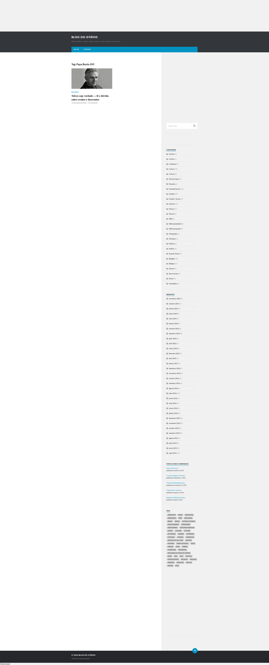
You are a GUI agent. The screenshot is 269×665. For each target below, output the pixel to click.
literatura (172, 549)
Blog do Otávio (84, 37)
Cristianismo (172, 527)
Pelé (181, 556)
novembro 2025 (174, 299)
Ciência (171, 154)
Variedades (173, 284)
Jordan (170, 546)
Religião (75, 92)
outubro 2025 (174, 304)
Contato (87, 49)
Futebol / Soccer (175, 199)
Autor (76, 49)
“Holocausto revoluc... (174, 490)
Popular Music (174, 254)
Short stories (173, 274)
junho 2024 (173, 314)
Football (171, 537)
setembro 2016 (174, 383)
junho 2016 (173, 398)
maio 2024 (173, 319)
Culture (171, 174)
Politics (171, 249)
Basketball (172, 518)
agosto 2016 (173, 388)
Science (171, 269)
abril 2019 (172, 358)
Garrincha (190, 537)
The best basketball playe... (175, 483)
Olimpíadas (173, 234)
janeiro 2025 (173, 309)
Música (171, 214)
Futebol (172, 194)
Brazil (177, 521)
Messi (170, 556)
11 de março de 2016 (78, 103)
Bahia (180, 514)
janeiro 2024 (173, 323)
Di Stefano (172, 534)
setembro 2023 (174, 333)
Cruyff (170, 530)
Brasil (170, 521)
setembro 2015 (174, 433)
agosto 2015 (173, 438)
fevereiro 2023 (174, 353)
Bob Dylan (188, 518)
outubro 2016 (174, 378)
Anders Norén (84, 658)
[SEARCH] (194, 126)
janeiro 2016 (173, 413)
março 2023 (173, 348)
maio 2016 (173, 403)
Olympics (172, 239)
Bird (180, 518)
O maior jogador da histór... (176, 476)
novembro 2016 (174, 373)
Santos (189, 562)
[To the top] (195, 650)
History (171, 209)
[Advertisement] (134, 15)
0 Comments (93, 103)
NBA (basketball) (175, 224)
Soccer (171, 278)
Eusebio (181, 534)
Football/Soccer (174, 189)
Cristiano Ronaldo (187, 527)
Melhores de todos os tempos (179, 553)
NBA (170, 219)
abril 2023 (172, 343)
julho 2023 (173, 338)
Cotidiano (172, 164)
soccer (170, 565)
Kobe (178, 546)
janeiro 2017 (173, 363)
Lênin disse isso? (172, 468)
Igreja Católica (182, 543)
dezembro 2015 (174, 418)
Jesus (193, 543)
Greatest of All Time (175, 540)
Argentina (172, 514)
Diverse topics (174, 179)
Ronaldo (180, 562)
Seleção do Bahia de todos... (176, 497)
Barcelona (189, 514)
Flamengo (190, 534)
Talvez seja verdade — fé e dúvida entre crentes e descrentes (90, 97)
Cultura (171, 169)
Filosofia (172, 184)
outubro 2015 (174, 428)
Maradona (183, 549)
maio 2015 (173, 453)
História (172, 204)
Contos (171, 159)
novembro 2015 (174, 423)
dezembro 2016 (174, 368)
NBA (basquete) (174, 229)
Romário (171, 562)
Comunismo (185, 524)
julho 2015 (173, 443)
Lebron (185, 546)
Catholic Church (188, 521)
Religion (172, 264)
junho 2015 (173, 448)
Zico (177, 565)
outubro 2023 (174, 329)
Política (171, 244)
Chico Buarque (173, 524)
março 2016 (173, 408)
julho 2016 (173, 393)
